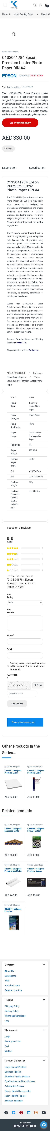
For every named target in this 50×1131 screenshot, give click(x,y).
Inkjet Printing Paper (23, 14)
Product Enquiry (22, 122)
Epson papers (13, 381)
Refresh (38, 685)
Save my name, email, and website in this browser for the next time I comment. (27, 666)
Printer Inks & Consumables (18, 1091)
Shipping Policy (12, 1006)
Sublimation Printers (14, 1086)
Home (5, 14)
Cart (7, 1046)
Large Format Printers (15, 1067)
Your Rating (10, 596)
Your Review (10, 611)
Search (34, 5)
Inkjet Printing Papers (15, 1096)
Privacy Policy (11, 1011)
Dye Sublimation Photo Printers (20, 1081)
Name (10, 635)
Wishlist (8, 1051)
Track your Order (13, 1041)
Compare (29, 86)
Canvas (30, 865)
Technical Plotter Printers (17, 1076)
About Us (9, 971)
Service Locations (13, 990)
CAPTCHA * (12, 676)
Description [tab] (9, 167)
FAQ (7, 1020)
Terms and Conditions (15, 1016)
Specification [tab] (37, 167)
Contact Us (20, 342)
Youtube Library (12, 985)
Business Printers (13, 1072)
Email (10, 649)
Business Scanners (14, 1100)
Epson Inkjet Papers (10, 52)
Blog (7, 980)
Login (7, 1036)
